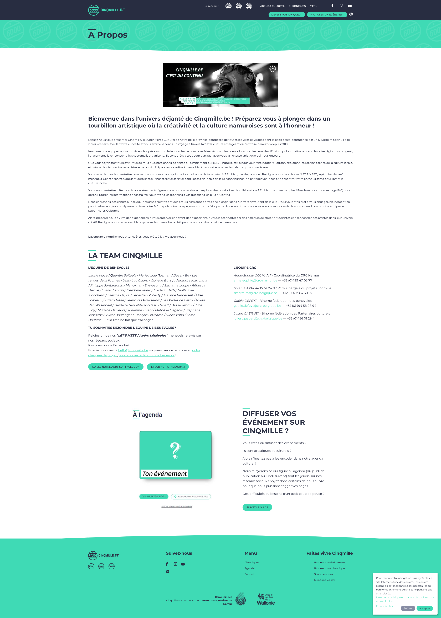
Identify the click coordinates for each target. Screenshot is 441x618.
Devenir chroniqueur (286, 14)
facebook (333, 6)
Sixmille (239, 6)
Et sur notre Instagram (168, 366)
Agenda (249, 568)
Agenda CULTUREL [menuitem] (272, 6)
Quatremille (228, 6)
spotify (169, 571)
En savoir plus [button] (384, 606)
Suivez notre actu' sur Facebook (115, 366)
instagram (342, 6)
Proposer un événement (327, 14)
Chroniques (252, 562)
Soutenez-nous (323, 574)
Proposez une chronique (329, 568)
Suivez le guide (257, 507)
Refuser (408, 608)
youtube (350, 6)
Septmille (249, 6)
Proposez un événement (329, 562)
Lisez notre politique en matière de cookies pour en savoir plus (405, 599)
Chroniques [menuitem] (297, 6)
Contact (249, 574)
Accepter (424, 608)
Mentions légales (324, 580)
